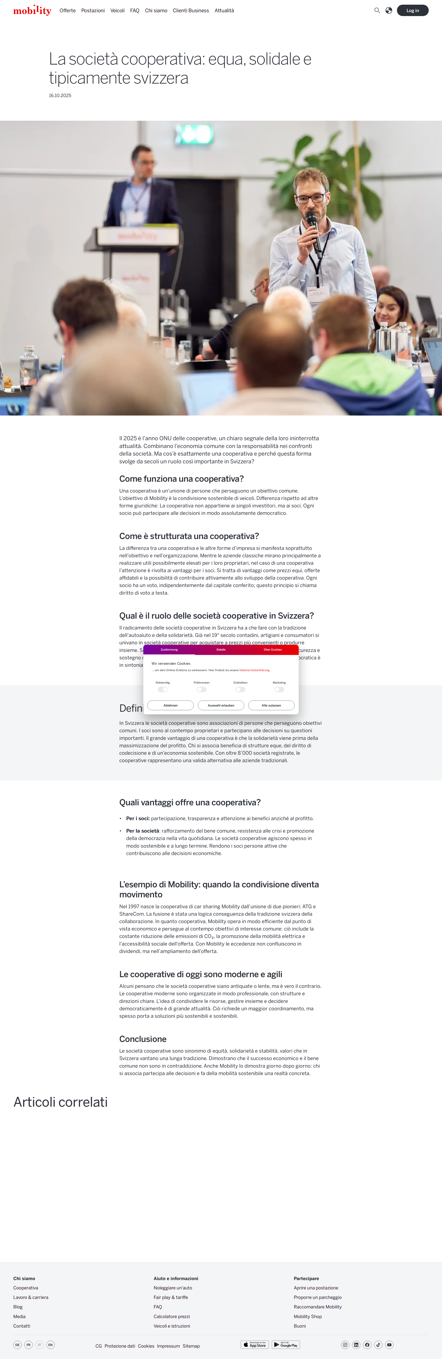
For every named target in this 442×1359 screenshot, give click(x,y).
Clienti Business (191, 10)
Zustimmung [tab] (169, 649)
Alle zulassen (271, 705)
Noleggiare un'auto (173, 1288)
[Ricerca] (378, 10)
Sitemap (191, 1346)
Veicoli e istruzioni (172, 1326)
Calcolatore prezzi (172, 1316)
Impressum (168, 1346)
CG (98, 1346)
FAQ (135, 10)
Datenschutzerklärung (254, 670)
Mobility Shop (308, 1316)
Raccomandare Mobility (318, 1307)
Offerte (68, 10)
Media (19, 1316)
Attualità (224, 10)
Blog (18, 1307)
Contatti (21, 1326)
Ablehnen (171, 705)
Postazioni (93, 10)
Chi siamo (156, 10)
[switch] (201, 689)
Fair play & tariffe (171, 1297)
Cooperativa (25, 1288)
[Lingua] (389, 10)
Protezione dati (120, 1346)
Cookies (146, 1346)
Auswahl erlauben (221, 705)
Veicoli (117, 10)
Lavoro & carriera (30, 1297)
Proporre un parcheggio (318, 1297)
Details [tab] (221, 649)
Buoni (300, 1326)
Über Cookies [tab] (273, 649)
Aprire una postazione (316, 1288)
